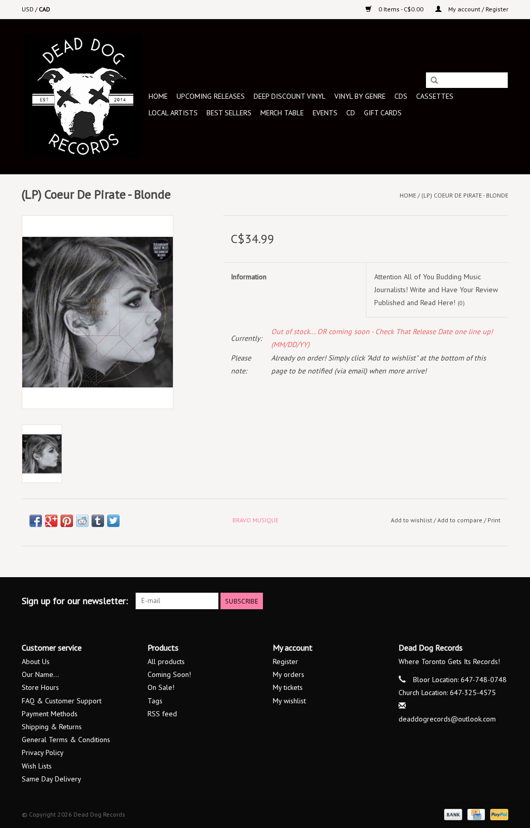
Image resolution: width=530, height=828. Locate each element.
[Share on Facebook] (36, 521)
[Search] (434, 80)
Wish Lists (37, 766)
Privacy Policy (43, 752)
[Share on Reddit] (82, 521)
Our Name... (40, 674)
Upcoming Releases (210, 96)
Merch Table (282, 112)
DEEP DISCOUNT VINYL (290, 96)
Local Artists (173, 112)
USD (28, 9)
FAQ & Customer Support (61, 700)
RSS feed (162, 713)
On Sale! (161, 687)
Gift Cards (383, 112)
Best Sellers (229, 112)
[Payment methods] (452, 814)
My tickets (288, 687)
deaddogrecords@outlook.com (447, 719)
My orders (288, 674)
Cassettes (434, 96)
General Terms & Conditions (66, 739)
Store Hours (40, 687)
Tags (155, 700)
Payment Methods (50, 713)
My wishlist (289, 700)
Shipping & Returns (52, 726)
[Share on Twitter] (113, 521)
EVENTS (325, 112)
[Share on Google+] (51, 521)
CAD (44, 9)
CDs (400, 96)
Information (249, 276)
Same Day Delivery (51, 779)
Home (158, 96)
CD (350, 112)
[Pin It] (67, 521)
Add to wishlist (411, 520)
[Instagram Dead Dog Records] (500, 601)
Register (285, 661)
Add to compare (460, 520)
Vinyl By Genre (360, 96)
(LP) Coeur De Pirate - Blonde (464, 195)
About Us (36, 661)
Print (494, 520)
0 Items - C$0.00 (401, 9)
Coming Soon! (169, 674)
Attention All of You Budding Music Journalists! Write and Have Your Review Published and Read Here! (436, 289)
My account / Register (477, 9)
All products (166, 661)
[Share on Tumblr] (98, 521)
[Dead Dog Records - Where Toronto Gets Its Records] (83, 96)
